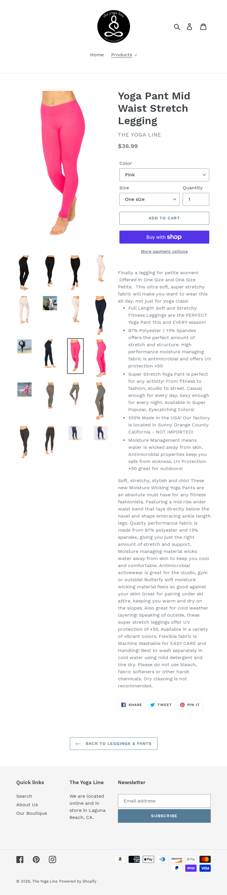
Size (124, 188)
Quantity (193, 188)
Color (125, 163)
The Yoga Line (45, 881)
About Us (27, 804)
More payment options (164, 251)
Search (24, 796)
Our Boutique (31, 813)
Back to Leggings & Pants (118, 743)
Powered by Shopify (77, 881)
